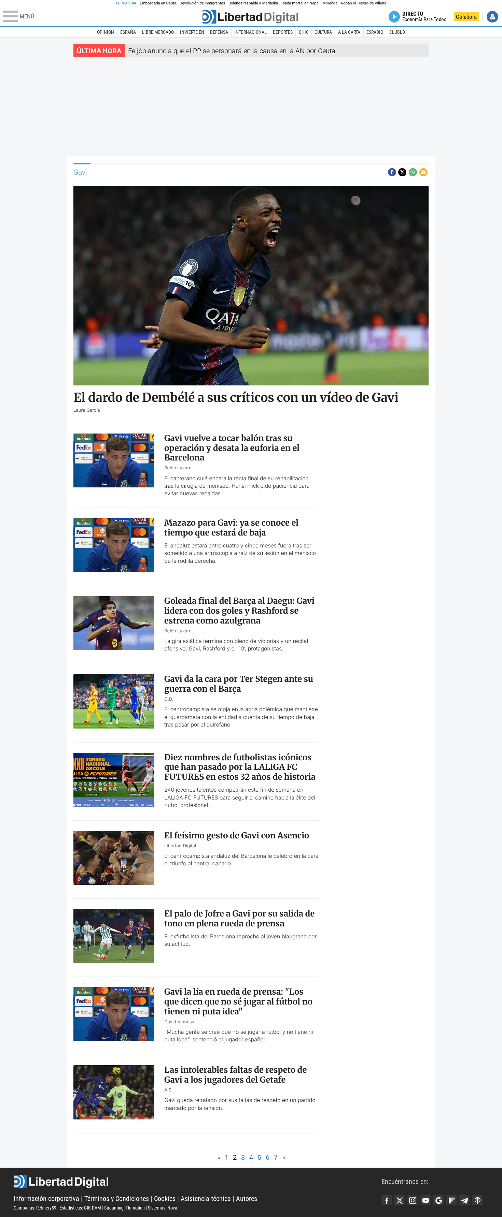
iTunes (477, 1200)
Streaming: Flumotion (124, 1208)
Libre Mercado (158, 32)
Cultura (323, 32)
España (128, 32)
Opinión (105, 32)
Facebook (386, 1200)
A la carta (349, 32)
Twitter (399, 1200)
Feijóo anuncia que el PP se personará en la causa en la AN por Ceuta (231, 51)
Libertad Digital (197, 1181)
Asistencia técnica (206, 1198)
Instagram (412, 1200)
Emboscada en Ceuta (158, 3)
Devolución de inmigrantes (202, 3)
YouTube (425, 1200)
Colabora (466, 16)
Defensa (219, 32)
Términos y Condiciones (116, 1198)
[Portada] (250, 17)
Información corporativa (46, 1198)
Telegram (464, 1200)
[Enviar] (413, 172)
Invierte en (192, 32)
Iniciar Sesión (492, 17)
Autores (246, 1198)
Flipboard (451, 1200)
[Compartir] (392, 172)
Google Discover (438, 1200)
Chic (304, 32)
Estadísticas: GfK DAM (80, 1208)
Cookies (165, 1198)
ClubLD (397, 32)
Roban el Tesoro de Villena (363, 3)
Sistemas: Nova (162, 1208)
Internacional (250, 32)
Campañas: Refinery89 (35, 1208)
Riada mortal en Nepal (300, 3)
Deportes (283, 32)
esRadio (374, 32)
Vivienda (330, 3)
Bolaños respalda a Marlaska (253, 3)
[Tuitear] (402, 172)
